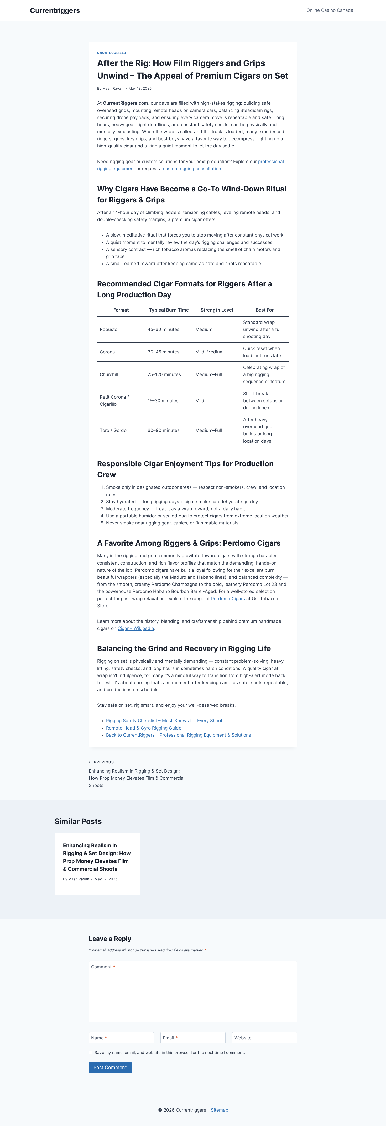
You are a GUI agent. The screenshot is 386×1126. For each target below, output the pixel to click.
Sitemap (219, 1110)
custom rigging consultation (192, 168)
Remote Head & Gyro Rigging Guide (143, 728)
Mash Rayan (112, 88)
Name (99, 1038)
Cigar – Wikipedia (136, 628)
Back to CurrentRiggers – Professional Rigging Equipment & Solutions (178, 735)
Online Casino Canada (329, 10)
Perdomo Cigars (228, 598)
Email (170, 1038)
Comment (103, 966)
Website (243, 1038)
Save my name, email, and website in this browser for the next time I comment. (170, 1052)
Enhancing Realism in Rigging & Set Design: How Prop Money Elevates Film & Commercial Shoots (137, 774)
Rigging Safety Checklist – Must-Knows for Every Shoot (164, 720)
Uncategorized (111, 53)
